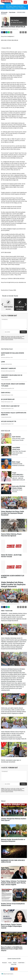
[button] (21, 32)
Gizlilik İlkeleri (21, 962)
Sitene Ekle (13, 964)
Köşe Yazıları (12, 12)
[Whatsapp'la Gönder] (9, 32)
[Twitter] (4, 32)
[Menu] (25, 2)
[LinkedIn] (6, 32)
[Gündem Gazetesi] (6, 2)
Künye (9, 962)
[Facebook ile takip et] (12, 969)
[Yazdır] (11, 32)
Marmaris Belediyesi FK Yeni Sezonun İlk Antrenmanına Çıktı (16, 7)
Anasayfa (5, 12)
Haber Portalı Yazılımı (8, 973)
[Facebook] (2, 32)
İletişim (14, 962)
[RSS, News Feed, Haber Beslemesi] (16, 969)
